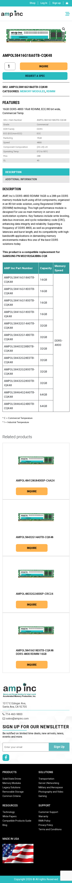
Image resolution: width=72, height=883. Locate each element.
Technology (9, 812)
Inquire (43, 66)
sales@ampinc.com (17, 718)
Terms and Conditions (50, 829)
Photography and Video (51, 791)
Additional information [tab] (21, 179)
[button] (64, 29)
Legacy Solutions (11, 787)
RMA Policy (44, 820)
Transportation (46, 778)
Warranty (43, 816)
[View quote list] (67, 3)
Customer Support (48, 812)
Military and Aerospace (51, 787)
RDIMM (50, 91)
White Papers (10, 816)
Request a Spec (35, 75)
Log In (44, 3)
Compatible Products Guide (17, 820)
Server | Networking (49, 783)
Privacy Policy (46, 825)
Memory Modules (32, 91)
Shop (32, 3)
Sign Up (59, 746)
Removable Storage (13, 791)
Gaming (43, 796)
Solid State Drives (12, 778)
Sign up (56, 3)
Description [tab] (13, 172)
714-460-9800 (13, 714)
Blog (5, 825)
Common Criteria (12, 796)
